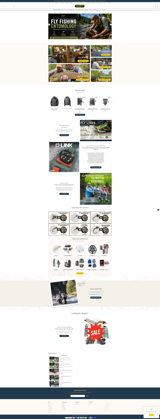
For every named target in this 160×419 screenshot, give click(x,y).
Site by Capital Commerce (84, 415)
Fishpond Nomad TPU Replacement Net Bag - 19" (80, 109)
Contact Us (90, 404)
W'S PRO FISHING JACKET (67, 108)
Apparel (90, 9)
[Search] (14, 6)
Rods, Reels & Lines (71, 9)
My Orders (63, 404)
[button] (158, 210)
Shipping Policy (63, 405)
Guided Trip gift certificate (94, 294)
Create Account (63, 403)
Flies (63, 9)
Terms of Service (63, 409)
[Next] (113, 104)
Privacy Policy (63, 407)
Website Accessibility (64, 408)
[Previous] (47, 104)
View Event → (62, 361)
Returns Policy (63, 406)
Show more (80, 273)
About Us (76, 403)
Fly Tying (65, 9)
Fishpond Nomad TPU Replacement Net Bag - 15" (93, 109)
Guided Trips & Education (57, 9)
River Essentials (78, 9)
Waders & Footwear (85, 9)
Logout (62, 410)
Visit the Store (76, 404)
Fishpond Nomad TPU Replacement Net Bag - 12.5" (105, 109)
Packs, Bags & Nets (96, 9)
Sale (100, 9)
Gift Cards (104, 9)
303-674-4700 (90, 403)
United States (68, 417)
